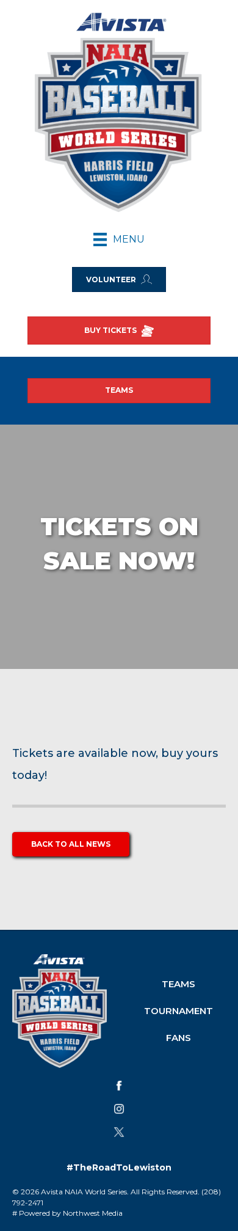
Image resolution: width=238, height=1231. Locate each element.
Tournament (178, 1011)
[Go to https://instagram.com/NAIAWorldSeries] (119, 1108)
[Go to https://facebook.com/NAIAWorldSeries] (119, 1085)
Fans (178, 1037)
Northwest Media (93, 1213)
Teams (178, 984)
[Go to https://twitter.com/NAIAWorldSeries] (119, 1132)
